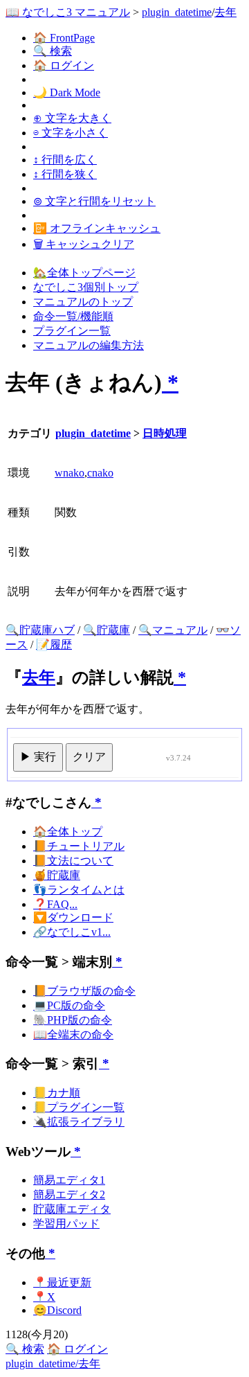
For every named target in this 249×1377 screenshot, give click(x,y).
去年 (225, 12)
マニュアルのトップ (83, 302)
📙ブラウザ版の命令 (84, 991)
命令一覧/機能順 (73, 316)
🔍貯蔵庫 (106, 630)
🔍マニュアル (173, 630)
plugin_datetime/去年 (53, 1363)
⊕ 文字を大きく (72, 118)
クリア (89, 757)
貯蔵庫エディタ (72, 1209)
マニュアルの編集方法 (88, 345)
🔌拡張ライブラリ (78, 1122)
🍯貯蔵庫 (56, 875)
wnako (69, 473)
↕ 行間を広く (65, 160)
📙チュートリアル (78, 846)
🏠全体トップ (67, 831)
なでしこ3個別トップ (85, 287)
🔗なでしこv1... (72, 932)
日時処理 (164, 433)
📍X (44, 1297)
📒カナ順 (56, 1093)
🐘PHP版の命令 (72, 1020)
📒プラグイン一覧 (78, 1107)
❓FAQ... (55, 904)
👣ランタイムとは (78, 890)
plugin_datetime (177, 12)
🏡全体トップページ (84, 272)
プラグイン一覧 (72, 331)
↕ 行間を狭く (65, 174)
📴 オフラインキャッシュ (96, 228)
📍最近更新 (62, 1282)
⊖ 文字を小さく (70, 133)
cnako (100, 473)
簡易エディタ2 (69, 1194)
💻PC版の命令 (69, 1005)
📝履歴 (54, 644)
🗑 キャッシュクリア (83, 244)
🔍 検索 (52, 51)
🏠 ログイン (63, 65)
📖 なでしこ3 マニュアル (68, 12)
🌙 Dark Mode (66, 92)
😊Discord (57, 1310)
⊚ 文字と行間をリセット (94, 201)
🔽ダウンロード (73, 917)
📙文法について (73, 861)
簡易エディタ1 (69, 1180)
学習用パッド (66, 1223)
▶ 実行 (38, 757)
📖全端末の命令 (73, 1034)
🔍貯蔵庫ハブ (40, 630)
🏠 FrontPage (64, 38)
